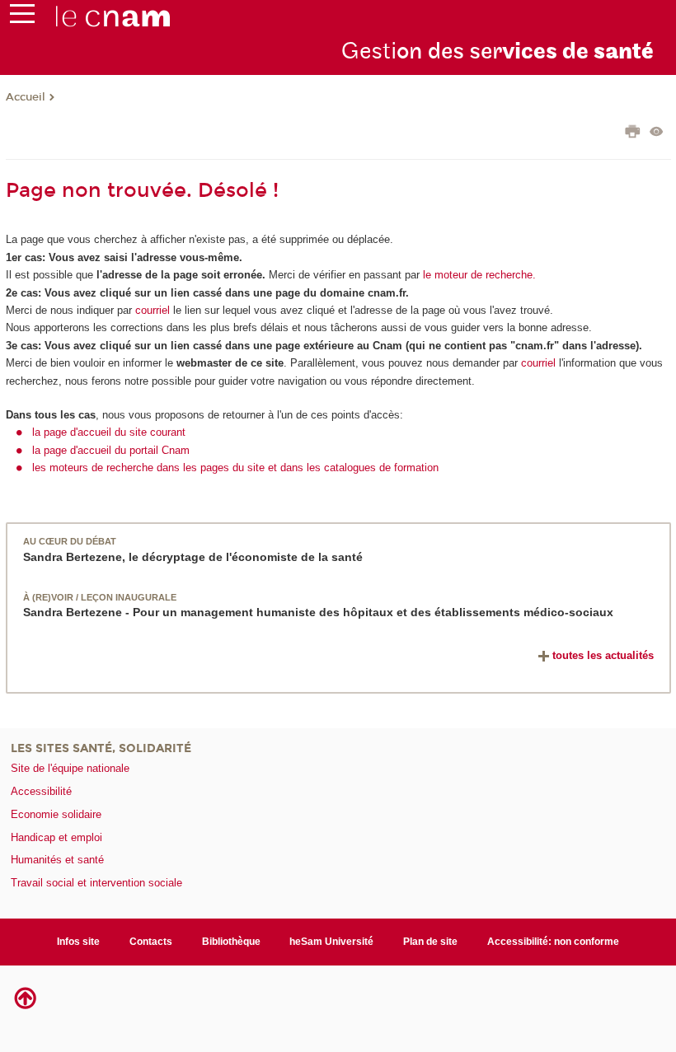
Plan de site (430, 941)
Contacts (150, 941)
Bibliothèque (231, 941)
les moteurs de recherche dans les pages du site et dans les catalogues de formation (235, 467)
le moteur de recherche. (478, 275)
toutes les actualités (603, 655)
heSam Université (331, 941)
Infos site (78, 941)
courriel (152, 310)
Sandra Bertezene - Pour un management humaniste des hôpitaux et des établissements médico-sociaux (318, 612)
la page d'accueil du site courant (108, 432)
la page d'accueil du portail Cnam (111, 450)
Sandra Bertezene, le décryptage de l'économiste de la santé (193, 556)
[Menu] (22, 17)
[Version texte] (657, 133)
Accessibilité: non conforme (553, 941)
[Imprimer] (633, 133)
